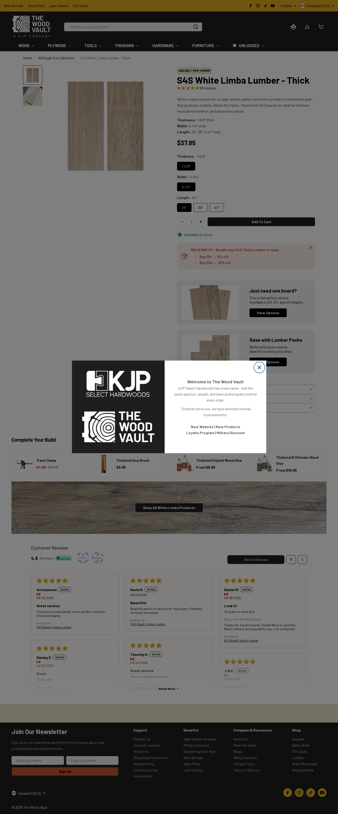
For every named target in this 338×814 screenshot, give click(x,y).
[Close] (259, 367)
